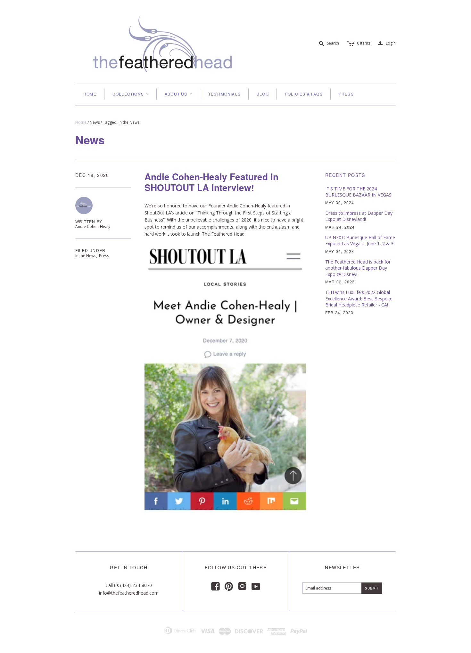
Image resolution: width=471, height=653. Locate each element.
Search (333, 43)
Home (89, 93)
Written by (88, 221)
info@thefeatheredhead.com (129, 593)
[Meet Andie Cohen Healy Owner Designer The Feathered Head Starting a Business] (225, 377)
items (363, 43)
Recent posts (345, 175)
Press (346, 93)
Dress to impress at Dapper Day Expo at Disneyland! (358, 216)
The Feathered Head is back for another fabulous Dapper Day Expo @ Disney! (358, 268)
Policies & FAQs (304, 93)
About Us (179, 93)
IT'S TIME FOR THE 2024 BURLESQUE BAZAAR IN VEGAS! (358, 192)
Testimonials (224, 93)
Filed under (90, 250)
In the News (85, 255)
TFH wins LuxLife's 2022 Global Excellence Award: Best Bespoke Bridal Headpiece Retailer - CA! (358, 298)
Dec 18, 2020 (92, 175)
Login (387, 43)
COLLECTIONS (130, 93)
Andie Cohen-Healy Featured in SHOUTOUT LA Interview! (211, 182)
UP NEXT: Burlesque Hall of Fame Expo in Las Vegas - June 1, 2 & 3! (360, 240)
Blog (263, 93)
